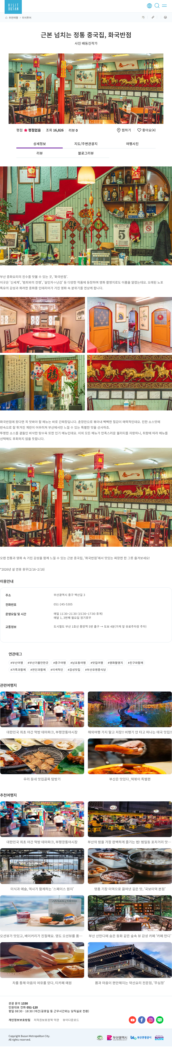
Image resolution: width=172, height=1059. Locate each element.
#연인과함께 (38, 669)
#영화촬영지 (115, 663)
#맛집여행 (97, 663)
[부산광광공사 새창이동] (140, 1038)
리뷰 (73, 130)
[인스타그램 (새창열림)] (150, 1020)
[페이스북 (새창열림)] (141, 1020)
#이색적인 (57, 669)
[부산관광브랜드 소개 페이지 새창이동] (159, 1037)
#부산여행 (16, 663)
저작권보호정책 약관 (46, 1020)
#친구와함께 (135, 663)
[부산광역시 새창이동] (117, 1037)
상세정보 (39, 143)
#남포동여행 (78, 663)
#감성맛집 (74, 669)
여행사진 (132, 143)
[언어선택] (149, 5)
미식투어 (26, 17)
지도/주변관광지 (86, 143)
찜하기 (126, 130)
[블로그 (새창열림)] (159, 1020)
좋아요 (148, 130)
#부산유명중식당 (95, 669)
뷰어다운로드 (71, 1020)
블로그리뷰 (86, 153)
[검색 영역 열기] (158, 7)
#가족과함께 (18, 669)
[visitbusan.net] (13, 6)
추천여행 (13, 17)
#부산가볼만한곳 (38, 663)
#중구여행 (59, 663)
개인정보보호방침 (19, 1020)
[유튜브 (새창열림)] (132, 1020)
